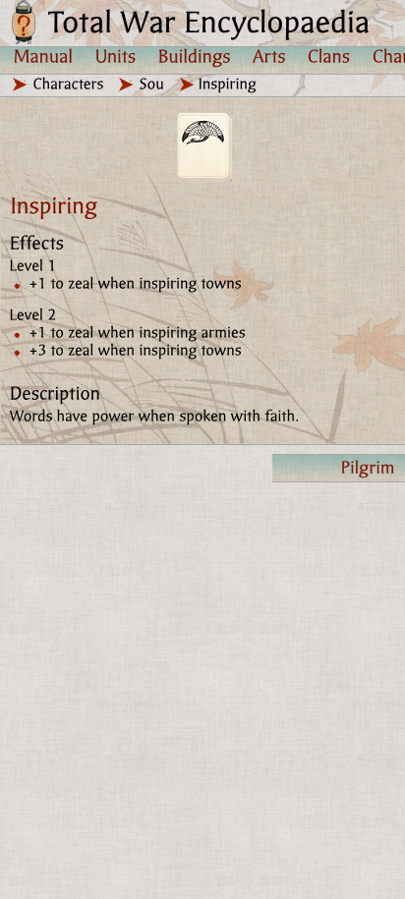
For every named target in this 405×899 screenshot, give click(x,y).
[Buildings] (194, 56)
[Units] (116, 56)
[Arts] (269, 56)
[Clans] (329, 56)
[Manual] (44, 56)
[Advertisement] (202, 685)
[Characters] (68, 84)
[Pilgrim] (338, 468)
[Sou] (152, 84)
